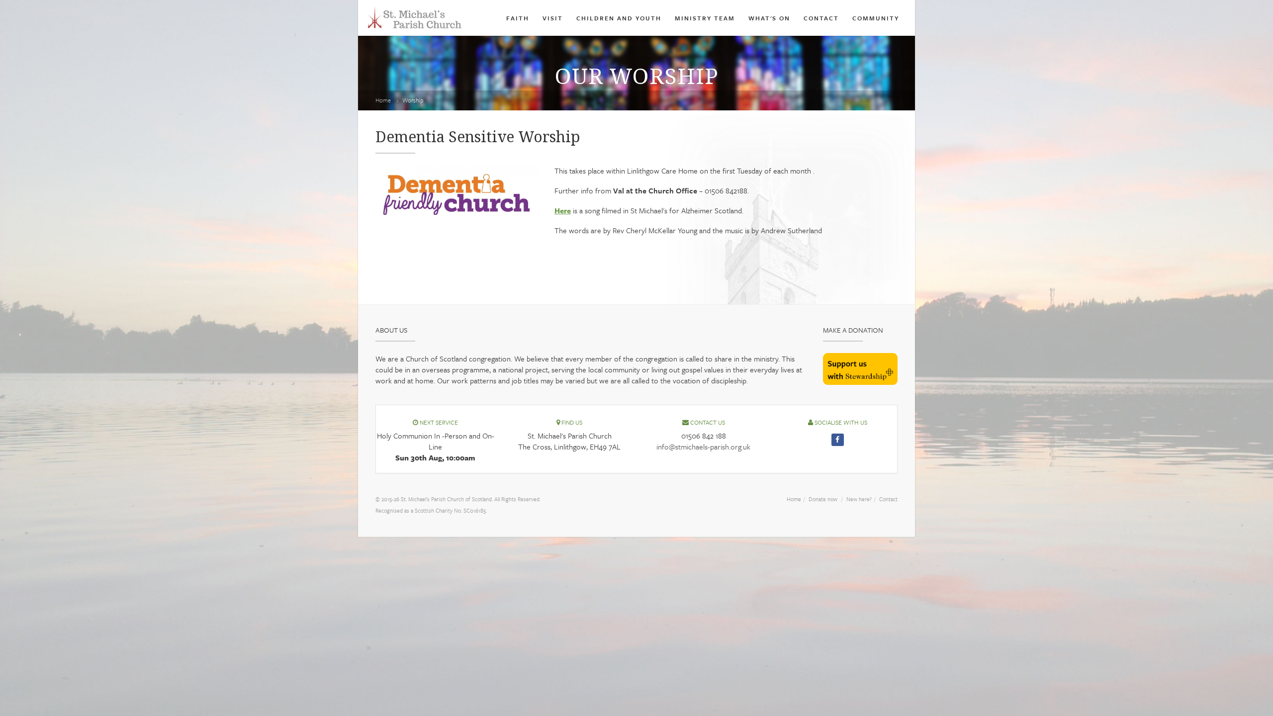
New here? (859, 499)
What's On (769, 17)
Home (383, 99)
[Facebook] (837, 440)
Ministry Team (705, 17)
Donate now (823, 499)
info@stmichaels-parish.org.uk (703, 446)
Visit (553, 17)
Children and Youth (618, 17)
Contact (821, 17)
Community (875, 17)
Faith (517, 17)
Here (562, 210)
